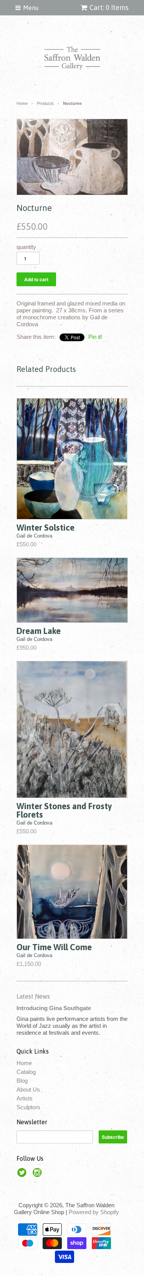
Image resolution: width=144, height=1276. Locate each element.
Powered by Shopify (94, 1212)
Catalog (26, 1072)
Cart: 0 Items (109, 7)
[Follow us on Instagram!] (38, 1174)
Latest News (33, 996)
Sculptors (28, 1107)
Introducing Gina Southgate (54, 1008)
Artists (25, 1098)
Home (24, 1063)
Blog (22, 1080)
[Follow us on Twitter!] (23, 1174)
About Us (28, 1089)
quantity (26, 247)
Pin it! (95, 337)
